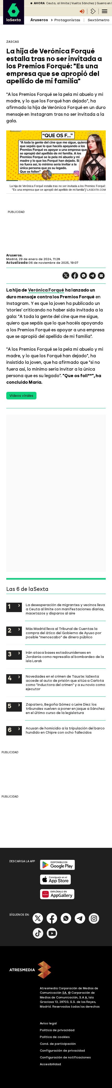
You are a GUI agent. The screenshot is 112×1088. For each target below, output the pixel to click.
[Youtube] (52, 937)
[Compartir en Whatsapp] (83, 278)
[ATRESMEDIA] (56, 970)
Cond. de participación (58, 1044)
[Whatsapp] (65, 922)
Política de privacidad (57, 1030)
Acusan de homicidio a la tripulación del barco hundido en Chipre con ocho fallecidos (65, 730)
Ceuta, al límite (57, 3)
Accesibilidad (50, 1064)
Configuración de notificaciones (65, 1057)
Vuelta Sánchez (82, 3)
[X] (65, 278)
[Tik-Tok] (38, 937)
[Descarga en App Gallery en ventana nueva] (57, 898)
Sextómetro (98, 20)
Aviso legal (48, 1023)
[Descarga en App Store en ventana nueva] (55, 883)
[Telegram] (79, 922)
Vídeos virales (21, 395)
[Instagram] (94, 922)
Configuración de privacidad (62, 1050)
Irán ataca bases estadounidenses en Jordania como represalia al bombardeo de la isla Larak (65, 656)
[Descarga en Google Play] (57, 869)
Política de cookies (55, 1037)
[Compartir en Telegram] (92, 278)
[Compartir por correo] (101, 278)
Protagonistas (67, 20)
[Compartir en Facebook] (74, 278)
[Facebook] (51, 922)
